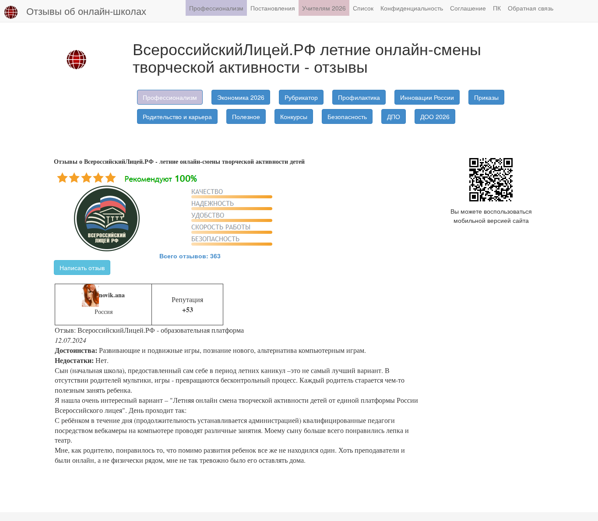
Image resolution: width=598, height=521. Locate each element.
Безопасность (347, 116)
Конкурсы (293, 116)
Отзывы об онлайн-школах (86, 11)
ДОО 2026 (435, 116)
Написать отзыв (82, 267)
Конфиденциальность (411, 8)
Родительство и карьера (177, 116)
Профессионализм (216, 8)
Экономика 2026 (240, 97)
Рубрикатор (301, 97)
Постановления (272, 8)
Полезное (246, 116)
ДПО (393, 116)
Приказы (486, 97)
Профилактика (359, 97)
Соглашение (468, 8)
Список (363, 8)
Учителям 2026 (324, 8)
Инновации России (427, 97)
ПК (497, 8)
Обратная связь (530, 8)
